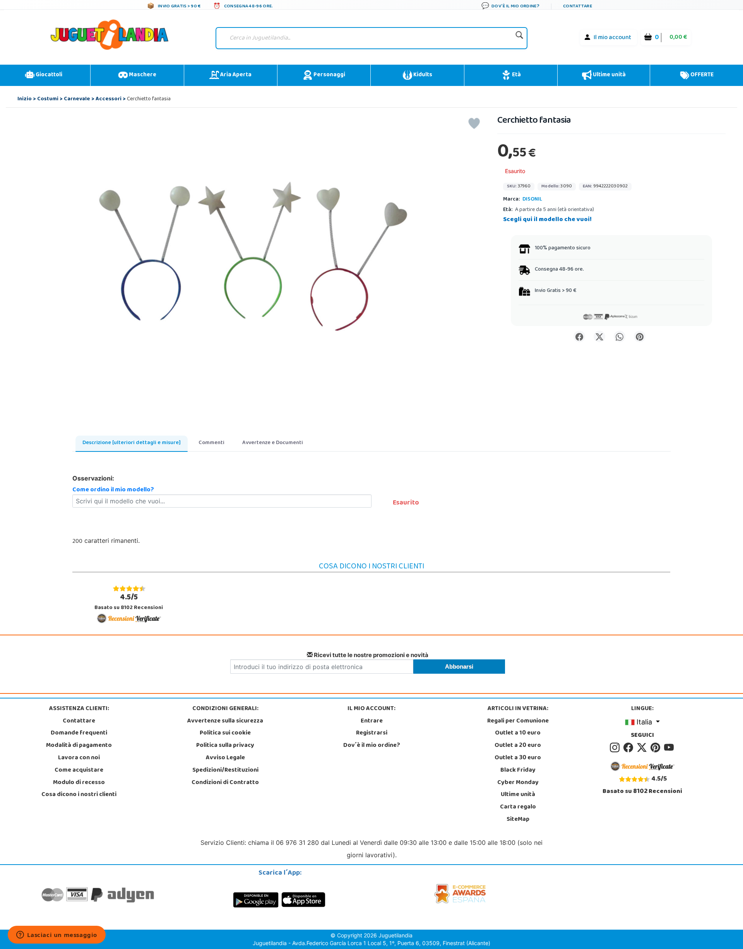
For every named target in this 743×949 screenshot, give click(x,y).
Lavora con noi (79, 758)
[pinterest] (656, 748)
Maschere (142, 75)
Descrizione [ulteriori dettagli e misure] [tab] (131, 443)
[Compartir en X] (599, 336)
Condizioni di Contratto (225, 783)
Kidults (422, 75)
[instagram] (616, 748)
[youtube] (669, 748)
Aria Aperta (235, 75)
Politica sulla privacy (225, 746)
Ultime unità (609, 75)
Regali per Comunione (518, 721)
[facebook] (629, 748)
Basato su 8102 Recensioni (128, 602)
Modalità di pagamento (79, 746)
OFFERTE (701, 75)
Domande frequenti (79, 733)
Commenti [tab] (211, 443)
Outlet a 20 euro (518, 746)
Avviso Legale (225, 758)
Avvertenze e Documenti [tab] (272, 443)
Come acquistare (79, 770)
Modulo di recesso (79, 783)
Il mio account (612, 38)
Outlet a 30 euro (518, 758)
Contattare (79, 721)
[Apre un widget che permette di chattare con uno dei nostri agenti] (57, 935)
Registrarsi (371, 733)
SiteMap (518, 819)
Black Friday (518, 770)
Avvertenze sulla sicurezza (225, 721)
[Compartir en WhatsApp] (619, 336)
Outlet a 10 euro (518, 733)
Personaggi (328, 75)
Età (516, 75)
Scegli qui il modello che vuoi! (547, 220)
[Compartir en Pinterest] (639, 336)
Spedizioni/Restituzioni (225, 770)
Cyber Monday (518, 783)
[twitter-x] (643, 748)
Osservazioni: (93, 478)
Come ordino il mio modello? (113, 490)
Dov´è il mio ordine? (371, 746)
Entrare (372, 721)
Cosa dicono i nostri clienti (78, 795)
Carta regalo (518, 807)
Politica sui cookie (225, 733)
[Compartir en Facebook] (579, 336)
